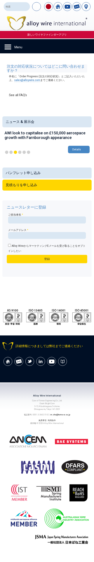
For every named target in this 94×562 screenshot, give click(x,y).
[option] (47, 142)
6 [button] (28, 152)
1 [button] (6, 152)
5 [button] (24, 152)
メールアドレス (18, 230)
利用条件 (52, 420)
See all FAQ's (18, 95)
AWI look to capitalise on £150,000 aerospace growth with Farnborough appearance (45, 135)
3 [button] (15, 152)
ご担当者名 (15, 214)
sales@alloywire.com (27, 80)
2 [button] (11, 152)
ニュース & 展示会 (20, 122)
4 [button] (19, 152)
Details (76, 149)
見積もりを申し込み (21, 185)
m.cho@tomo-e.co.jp (60, 414)
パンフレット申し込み (23, 173)
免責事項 (42, 420)
